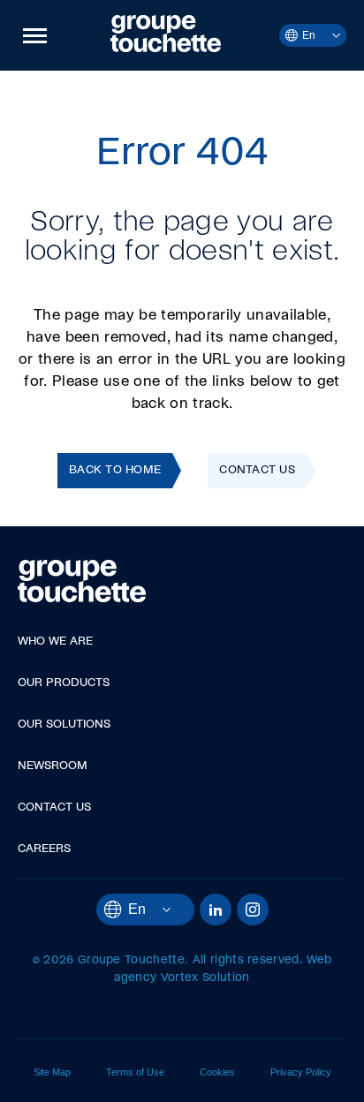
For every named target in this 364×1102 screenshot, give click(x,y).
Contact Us (257, 470)
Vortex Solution (205, 978)
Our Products (64, 683)
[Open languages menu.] (327, 35)
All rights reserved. (248, 960)
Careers (44, 849)
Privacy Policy (300, 1072)
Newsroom (52, 766)
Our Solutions (64, 724)
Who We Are (55, 641)
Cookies (217, 1072)
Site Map (52, 1072)
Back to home (115, 470)
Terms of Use (135, 1072)
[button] (35, 35)
